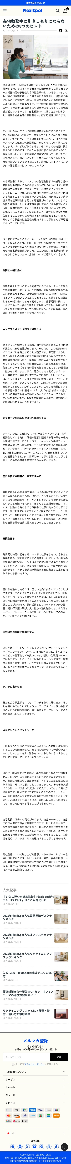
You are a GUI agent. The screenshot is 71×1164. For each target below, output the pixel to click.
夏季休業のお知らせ (35, 2)
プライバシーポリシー (34, 1064)
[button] (35, 1071)
